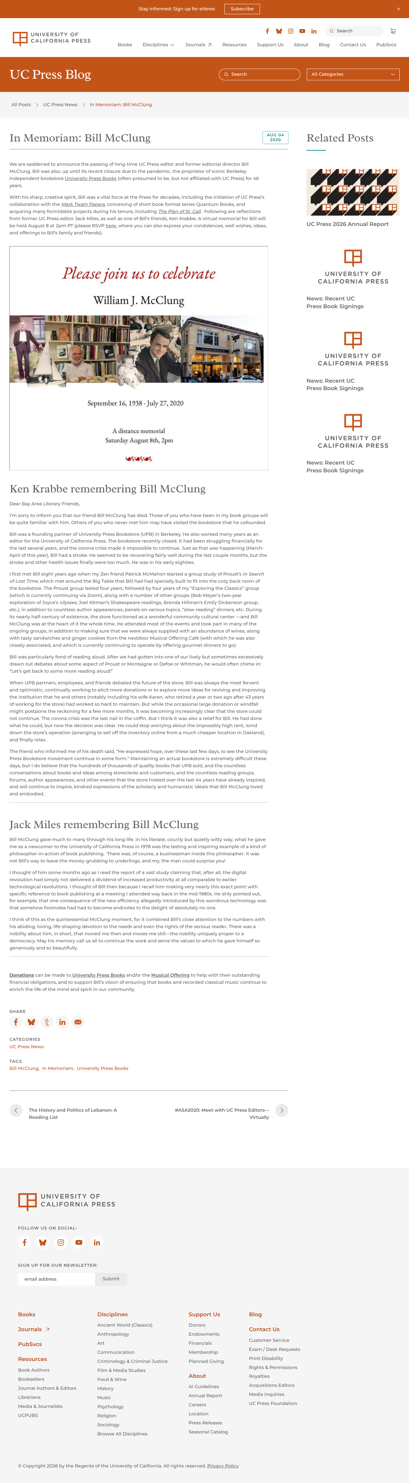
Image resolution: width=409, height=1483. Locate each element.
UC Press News (60, 104)
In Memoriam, (58, 1068)
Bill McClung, (24, 1068)
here (111, 226)
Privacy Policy (223, 1466)
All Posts (21, 104)
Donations (21, 975)
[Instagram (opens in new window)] (290, 31)
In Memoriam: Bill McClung (121, 104)
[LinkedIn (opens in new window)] (314, 31)
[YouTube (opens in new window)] (302, 31)
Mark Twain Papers (83, 204)
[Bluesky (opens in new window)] (279, 31)
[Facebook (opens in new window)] (267, 31)
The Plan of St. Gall (179, 211)
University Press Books (91, 178)
